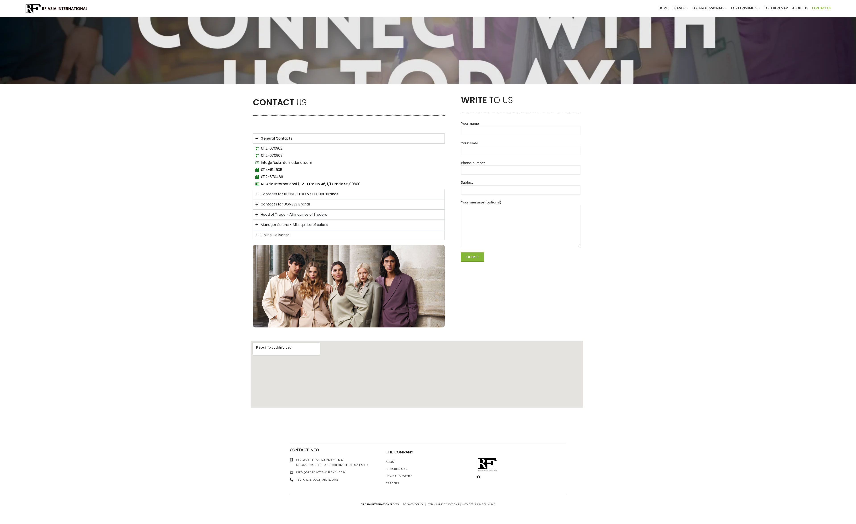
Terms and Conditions (443, 504)
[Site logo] (57, 8)
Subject (467, 182)
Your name (470, 123)
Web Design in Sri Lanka (478, 504)
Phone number (473, 162)
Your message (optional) (481, 202)
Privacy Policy (413, 504)
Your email (469, 143)
